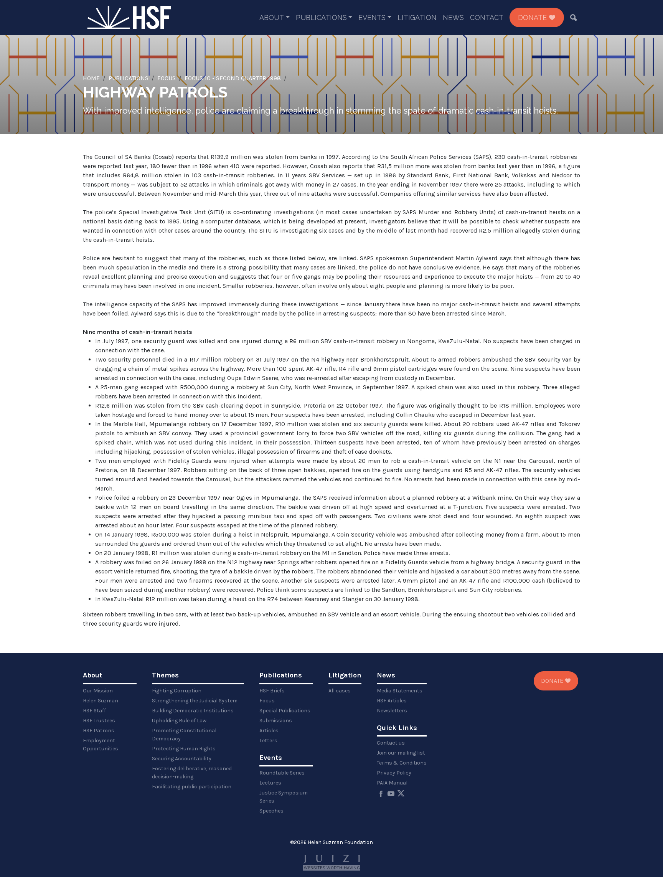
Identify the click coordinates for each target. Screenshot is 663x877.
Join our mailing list (401, 753)
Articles (269, 730)
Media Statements (399, 690)
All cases (339, 690)
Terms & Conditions (402, 763)
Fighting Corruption (176, 690)
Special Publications (284, 710)
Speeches (271, 811)
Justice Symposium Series (283, 796)
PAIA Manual (392, 783)
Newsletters (392, 710)
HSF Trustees (99, 720)
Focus (166, 78)
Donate (533, 17)
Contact (486, 17)
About (271, 17)
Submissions (275, 720)
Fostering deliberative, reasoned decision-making (192, 772)
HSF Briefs (272, 690)
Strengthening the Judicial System (194, 700)
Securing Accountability (181, 758)
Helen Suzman (100, 700)
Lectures (270, 783)
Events (372, 17)
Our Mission (98, 690)
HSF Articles (392, 700)
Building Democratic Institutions (193, 710)
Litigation (417, 17)
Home (91, 78)
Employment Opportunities (100, 744)
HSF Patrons (98, 730)
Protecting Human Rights (184, 748)
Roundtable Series (282, 773)
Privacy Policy (394, 773)
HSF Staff (94, 710)
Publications (321, 17)
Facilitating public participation (191, 786)
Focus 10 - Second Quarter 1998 (233, 78)
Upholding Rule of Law (179, 720)
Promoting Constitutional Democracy (184, 734)
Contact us (391, 743)
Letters (268, 740)
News (453, 17)
